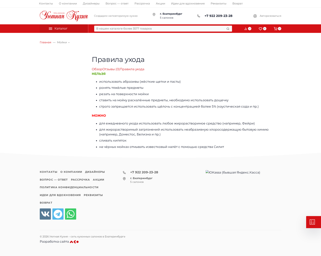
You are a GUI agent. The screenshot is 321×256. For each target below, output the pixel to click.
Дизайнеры (95, 171)
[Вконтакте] (45, 214)
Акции (98, 179)
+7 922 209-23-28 (218, 16)
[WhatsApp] (70, 214)
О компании (71, 171)
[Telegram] (58, 214)
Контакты (48, 171)
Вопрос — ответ (54, 179)
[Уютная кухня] (64, 15)
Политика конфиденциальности (69, 187)
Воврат (46, 202)
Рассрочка (80, 179)
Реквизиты (93, 195)
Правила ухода (132, 69)
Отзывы (111, 69)
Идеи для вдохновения (60, 195)
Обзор (97, 69)
